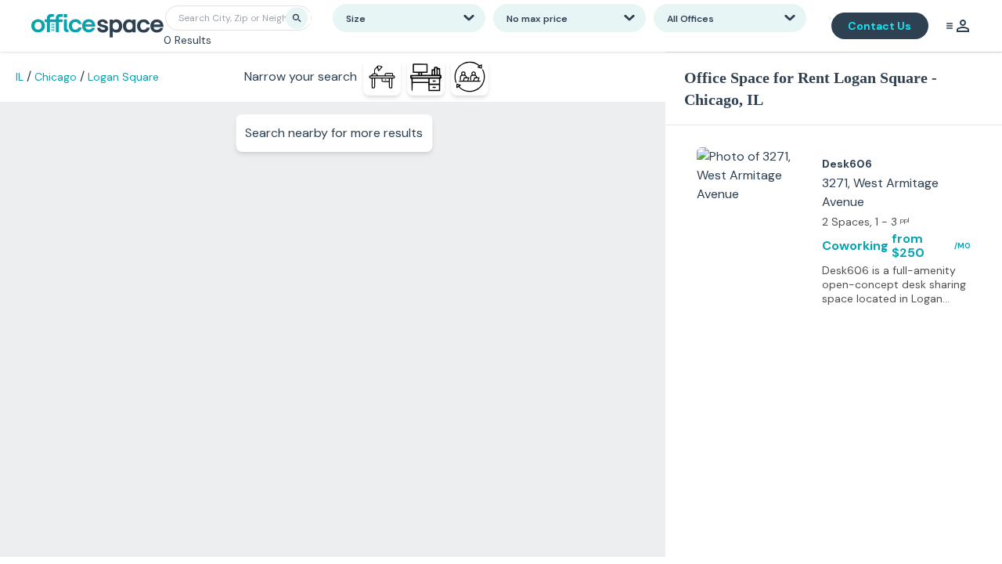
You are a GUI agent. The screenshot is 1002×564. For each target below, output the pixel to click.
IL (19, 77)
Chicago (55, 77)
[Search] (297, 18)
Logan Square (123, 77)
